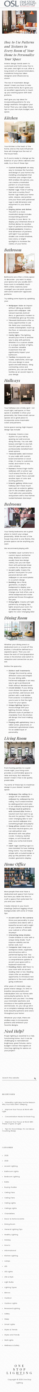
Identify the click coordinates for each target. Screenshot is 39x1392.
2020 (6, 1155)
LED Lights (8, 1272)
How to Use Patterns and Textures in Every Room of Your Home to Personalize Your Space (19, 50)
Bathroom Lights (11, 1171)
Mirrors (7, 1293)
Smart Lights (9, 1324)
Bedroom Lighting (12, 1177)
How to (7, 1245)
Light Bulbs (9, 1282)
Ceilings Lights (10, 1208)
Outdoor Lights (10, 1303)
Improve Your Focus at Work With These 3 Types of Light (17, 1123)
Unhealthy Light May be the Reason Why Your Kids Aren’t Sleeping (18, 1103)
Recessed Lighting (12, 1308)
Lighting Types (10, 1287)
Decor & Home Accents (14, 1219)
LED (5, 1266)
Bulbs (6, 1182)
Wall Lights (8, 1340)
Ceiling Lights (10, 1203)
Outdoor (8, 1298)
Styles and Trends (12, 1335)
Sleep (6, 1319)
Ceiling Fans (9, 1192)
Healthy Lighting (11, 1235)
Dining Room (9, 1224)
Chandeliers (9, 1213)
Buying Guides (10, 1187)
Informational (10, 1250)
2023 (6, 1161)
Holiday (7, 1240)
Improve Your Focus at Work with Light (17, 1110)
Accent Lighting (11, 1166)
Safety (7, 1314)
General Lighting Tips (13, 1229)
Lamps (7, 1261)
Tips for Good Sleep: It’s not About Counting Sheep (18, 1130)
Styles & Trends (10, 1330)
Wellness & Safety (11, 1345)
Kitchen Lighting (11, 1256)
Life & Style (8, 1277)
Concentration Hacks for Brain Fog (20, 1117)
